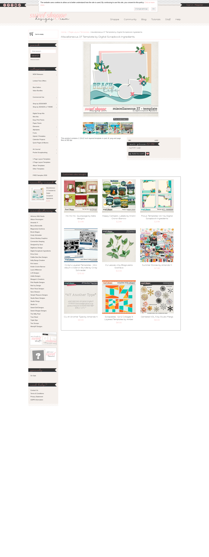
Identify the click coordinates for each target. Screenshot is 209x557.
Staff (168, 20)
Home (63, 32)
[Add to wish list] (148, 154)
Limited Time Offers (39, 81)
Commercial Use (38, 97)
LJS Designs (34, 273)
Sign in (189, 5)
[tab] (74, 175)
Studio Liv (33, 304)
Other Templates (38, 169)
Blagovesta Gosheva (37, 229)
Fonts (35, 133)
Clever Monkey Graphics (38, 238)
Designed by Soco (36, 244)
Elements (36, 126)
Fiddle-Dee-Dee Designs (38, 257)
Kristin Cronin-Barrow (37, 266)
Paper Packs (37, 123)
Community (130, 20)
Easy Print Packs (38, 120)
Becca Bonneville (36, 226)
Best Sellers (37, 87)
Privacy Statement (36, 396)
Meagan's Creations (37, 279)
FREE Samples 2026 (40, 175)
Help (178, 20)
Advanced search (34, 59)
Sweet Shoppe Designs (38, 311)
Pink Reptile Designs (37, 282)
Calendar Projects (39, 139)
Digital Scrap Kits (38, 113)
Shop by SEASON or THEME (43, 107)
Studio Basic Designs (37, 298)
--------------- (37, 77)
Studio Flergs (35, 301)
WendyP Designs (36, 326)
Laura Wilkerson (36, 270)
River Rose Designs (37, 289)
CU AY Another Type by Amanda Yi (81, 317)
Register (199, 5)
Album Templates (39, 165)
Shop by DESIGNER (40, 103)
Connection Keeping (37, 241)
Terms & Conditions (37, 393)
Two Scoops (34, 323)
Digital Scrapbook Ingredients (40, 251)
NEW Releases (38, 74)
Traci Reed (34, 317)
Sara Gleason (35, 292)
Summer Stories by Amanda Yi (157, 265)
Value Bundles (38, 90)
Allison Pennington (36, 219)
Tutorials (155, 20)
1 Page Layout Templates (78, 32)
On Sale (33, 376)
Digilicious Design (36, 248)
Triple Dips (34, 320)
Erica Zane (34, 254)
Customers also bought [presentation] (74, 174)
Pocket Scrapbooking (40, 152)
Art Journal (36, 149)
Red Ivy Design (35, 285)
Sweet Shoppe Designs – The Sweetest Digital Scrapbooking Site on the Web (51, 17)
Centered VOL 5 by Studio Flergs (157, 317)
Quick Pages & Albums (40, 143)
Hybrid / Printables (39, 136)
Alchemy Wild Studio (37, 216)
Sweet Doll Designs (37, 307)
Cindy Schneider (36, 235)
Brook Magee (35, 232)
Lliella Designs (35, 276)
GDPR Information (36, 400)
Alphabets (36, 130)
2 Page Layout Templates (41, 162)
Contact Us (34, 390)
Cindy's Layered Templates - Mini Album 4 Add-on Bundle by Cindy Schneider (80, 267)
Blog (143, 20)
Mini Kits (36, 117)
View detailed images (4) (121, 119)
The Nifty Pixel (35, 314)
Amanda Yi (34, 222)
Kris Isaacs (34, 263)
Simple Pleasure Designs (39, 295)
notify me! (133, 148)
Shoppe (114, 20)
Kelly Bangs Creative (37, 260)
